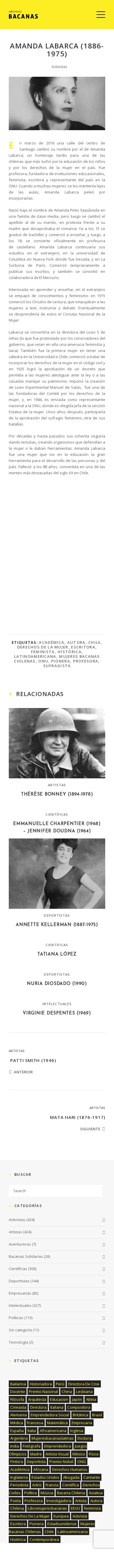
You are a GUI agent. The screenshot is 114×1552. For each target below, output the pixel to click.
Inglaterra (19, 1477)
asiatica (96, 1492)
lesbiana (84, 1391)
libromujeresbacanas (47, 1508)
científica (70, 1485)
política (30, 1492)
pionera (60, 661)
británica (80, 1414)
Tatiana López (57, 954)
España (17, 1430)
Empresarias (20, 1293)
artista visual (57, 1454)
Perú (60, 1384)
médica (16, 1422)
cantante (91, 1477)
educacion (59, 1399)
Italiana (56, 1407)
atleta (91, 1399)
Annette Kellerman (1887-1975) (57, 925)
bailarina (18, 1384)
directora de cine (83, 1384)
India (14, 1446)
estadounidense (62, 1523)
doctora (84, 1438)
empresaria (82, 1422)
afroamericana (53, 1430)
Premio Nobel (61, 1461)
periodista (19, 1485)
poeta (15, 1500)
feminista (43, 651)
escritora (83, 647)
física (94, 1454)
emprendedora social (50, 1414)
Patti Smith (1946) (32, 1060)
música (47, 1492)
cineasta (18, 1407)
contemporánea (44, 1539)
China (67, 1391)
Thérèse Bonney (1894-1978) (57, 794)
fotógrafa (31, 1446)
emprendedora (57, 1446)
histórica (70, 651)
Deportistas (57, 915)
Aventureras (20, 1244)
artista (81, 1500)
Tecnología (18, 1342)
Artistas (57, 785)
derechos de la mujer (42, 647)
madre (36, 1454)
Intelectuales (57, 1004)
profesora (86, 661)
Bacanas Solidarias (26, 1256)
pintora (16, 1461)
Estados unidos (45, 1477)
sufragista (57, 665)
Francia (52, 1485)
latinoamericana (35, 656)
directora (38, 1407)
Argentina (19, 1438)
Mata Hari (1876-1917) (77, 1117)
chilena (17, 1508)
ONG (81, 1461)
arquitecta (37, 1399)
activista (79, 1516)
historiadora (41, 1384)
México (78, 1454)
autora (76, 642)
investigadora (58, 1500)
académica (51, 642)
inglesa (76, 1430)
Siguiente (90, 1128)
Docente (17, 1391)
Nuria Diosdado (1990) (57, 984)
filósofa (17, 1399)
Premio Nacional (43, 1391)
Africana (40, 1469)
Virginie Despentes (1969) (57, 1013)
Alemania (18, 1414)
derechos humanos (69, 1469)
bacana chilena (71, 1492)
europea (61, 1516)
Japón (77, 1399)
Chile (94, 642)
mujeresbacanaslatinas (53, 1438)
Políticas (16, 1317)
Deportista (36, 1461)
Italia (31, 1430)
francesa (35, 1422)
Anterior (23, 1072)
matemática (57, 1422)
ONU (43, 661)
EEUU (75, 1508)
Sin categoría (20, 1330)
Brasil (97, 1414)
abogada (71, 1477)
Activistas (59, 66)
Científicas (57, 814)
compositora (78, 1407)
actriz (37, 1485)
